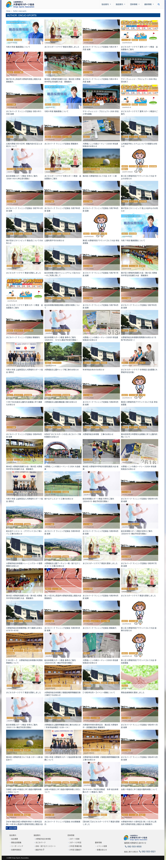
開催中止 (124, 169)
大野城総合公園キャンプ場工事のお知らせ (61, 369)
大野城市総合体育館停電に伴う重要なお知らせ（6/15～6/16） (24, 629)
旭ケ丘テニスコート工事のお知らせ (58, 498)
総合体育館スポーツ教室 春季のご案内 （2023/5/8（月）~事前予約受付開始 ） (60, 661)
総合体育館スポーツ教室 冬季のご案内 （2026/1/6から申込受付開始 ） (22, 177)
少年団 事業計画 (75, 846)
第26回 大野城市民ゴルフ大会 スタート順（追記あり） (24, 758)
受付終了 (135, 40)
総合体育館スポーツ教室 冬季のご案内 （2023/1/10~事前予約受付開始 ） (22, 726)
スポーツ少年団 (75, 842)
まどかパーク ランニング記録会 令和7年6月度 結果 (100, 306)
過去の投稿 (12, 828)
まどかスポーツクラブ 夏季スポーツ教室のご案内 (139, 112)
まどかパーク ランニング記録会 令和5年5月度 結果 (62, 629)
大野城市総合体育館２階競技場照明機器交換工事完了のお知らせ (62, 693)
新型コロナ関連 (36, 651)
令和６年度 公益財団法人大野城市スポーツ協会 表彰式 (24, 370)
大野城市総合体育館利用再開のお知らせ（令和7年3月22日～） (138, 338)
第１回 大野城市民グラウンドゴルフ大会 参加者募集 (138, 661)
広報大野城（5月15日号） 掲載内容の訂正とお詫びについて (24, 145)
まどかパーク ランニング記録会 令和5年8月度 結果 (100, 532)
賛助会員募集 (16, 842)
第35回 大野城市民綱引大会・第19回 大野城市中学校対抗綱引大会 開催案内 (24, 596)
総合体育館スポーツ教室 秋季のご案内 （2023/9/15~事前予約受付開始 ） (137, 532)
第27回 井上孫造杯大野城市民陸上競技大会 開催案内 (24, 80)
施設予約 (38, 849)
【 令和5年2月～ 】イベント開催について (99, 692)
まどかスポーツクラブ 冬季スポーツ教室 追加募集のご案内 (62, 177)
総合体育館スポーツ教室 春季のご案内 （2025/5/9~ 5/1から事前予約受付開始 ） (61, 338)
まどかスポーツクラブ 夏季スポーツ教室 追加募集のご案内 (139, 48)
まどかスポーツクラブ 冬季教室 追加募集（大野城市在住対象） (139, 370)
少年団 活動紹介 (75, 849)
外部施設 (103, 363)
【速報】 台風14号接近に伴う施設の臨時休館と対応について (23, 790)
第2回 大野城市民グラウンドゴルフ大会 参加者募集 (139, 403)
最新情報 (148, 4)
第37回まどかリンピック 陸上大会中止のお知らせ (139, 209)
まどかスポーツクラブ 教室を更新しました (61, 46)
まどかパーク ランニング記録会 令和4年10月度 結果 (139, 758)
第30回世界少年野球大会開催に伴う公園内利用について (139, 435)
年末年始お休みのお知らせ (93, 369)
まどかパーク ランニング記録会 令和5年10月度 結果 (139, 500)
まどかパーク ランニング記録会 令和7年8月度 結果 (100, 209)
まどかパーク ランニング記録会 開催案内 (61, 143)
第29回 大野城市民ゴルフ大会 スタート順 (100, 176)
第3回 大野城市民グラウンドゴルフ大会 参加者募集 (101, 241)
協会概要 (14, 839)
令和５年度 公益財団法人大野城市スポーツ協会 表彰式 (24, 500)
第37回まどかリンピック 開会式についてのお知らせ (24, 241)
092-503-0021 (148, 851)
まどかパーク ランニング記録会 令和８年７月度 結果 (100, 48)
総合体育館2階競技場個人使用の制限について (62, 306)
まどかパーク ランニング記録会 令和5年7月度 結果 (139, 564)
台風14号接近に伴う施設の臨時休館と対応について (62, 790)
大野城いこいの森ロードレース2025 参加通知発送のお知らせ (100, 338)
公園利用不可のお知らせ (54, 240)
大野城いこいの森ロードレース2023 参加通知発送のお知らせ (100, 661)
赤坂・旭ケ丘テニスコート (45, 846)
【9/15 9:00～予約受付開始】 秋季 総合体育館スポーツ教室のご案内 (100, 790)
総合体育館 (17, 40)
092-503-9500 (134, 846)
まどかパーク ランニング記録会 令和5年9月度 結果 (62, 532)
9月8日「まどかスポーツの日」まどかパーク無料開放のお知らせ (62, 435)
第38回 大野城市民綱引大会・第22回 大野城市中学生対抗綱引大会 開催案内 (62, 80)
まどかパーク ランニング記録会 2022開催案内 (62, 822)
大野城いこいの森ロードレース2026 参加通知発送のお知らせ (100, 145)
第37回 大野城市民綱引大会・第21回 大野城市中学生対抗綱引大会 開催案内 (139, 274)
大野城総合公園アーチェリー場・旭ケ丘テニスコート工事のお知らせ (62, 564)
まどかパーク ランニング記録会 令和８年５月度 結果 (24, 112)
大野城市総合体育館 (43, 839)
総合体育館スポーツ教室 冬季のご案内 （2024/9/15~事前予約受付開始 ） (99, 500)
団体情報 (133, 4)
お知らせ (10, 40)
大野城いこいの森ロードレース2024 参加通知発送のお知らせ (138, 467)
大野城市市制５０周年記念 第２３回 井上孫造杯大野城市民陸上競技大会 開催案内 (138, 822)
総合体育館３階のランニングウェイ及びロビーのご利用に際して (62, 274)
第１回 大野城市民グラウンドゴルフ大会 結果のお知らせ (138, 629)
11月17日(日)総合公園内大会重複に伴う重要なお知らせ (24, 403)
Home (8, 11)
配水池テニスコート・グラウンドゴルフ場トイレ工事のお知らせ (24, 532)
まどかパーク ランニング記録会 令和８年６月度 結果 (100, 80)
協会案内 (105, 4)
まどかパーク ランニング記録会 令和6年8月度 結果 (24, 435)
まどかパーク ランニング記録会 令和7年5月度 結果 (139, 306)
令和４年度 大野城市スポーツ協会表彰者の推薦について (62, 758)
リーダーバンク (17, 846)
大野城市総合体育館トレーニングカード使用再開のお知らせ (24, 564)
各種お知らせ (102, 849)
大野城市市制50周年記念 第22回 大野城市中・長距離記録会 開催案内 (100, 726)
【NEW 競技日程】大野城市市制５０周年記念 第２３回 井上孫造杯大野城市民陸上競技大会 (24, 822)
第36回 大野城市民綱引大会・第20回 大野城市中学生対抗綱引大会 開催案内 (24, 467)
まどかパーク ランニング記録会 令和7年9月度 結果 (62, 209)
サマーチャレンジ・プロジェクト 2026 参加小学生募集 (101, 112)
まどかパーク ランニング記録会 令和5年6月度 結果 (100, 596)
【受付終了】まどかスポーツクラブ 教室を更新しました (101, 822)
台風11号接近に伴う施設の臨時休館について (139, 789)
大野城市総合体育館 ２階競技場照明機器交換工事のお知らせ (101, 758)
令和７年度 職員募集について (133, 240)
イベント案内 (57, 40)
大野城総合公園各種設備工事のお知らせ (60, 402)
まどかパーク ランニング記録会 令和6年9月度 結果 (100, 403)
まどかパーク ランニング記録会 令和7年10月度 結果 (24, 209)
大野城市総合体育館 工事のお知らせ (98, 434)
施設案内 (119, 4)
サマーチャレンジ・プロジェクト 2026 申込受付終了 (139, 80)
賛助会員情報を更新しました (132, 692)
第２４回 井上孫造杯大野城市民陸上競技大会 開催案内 (62, 596)
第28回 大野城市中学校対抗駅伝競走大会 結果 (100, 467)
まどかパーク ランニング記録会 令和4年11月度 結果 (139, 726)
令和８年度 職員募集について (18, 46)
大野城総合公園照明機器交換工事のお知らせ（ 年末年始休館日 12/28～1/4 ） (62, 726)
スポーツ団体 (74, 839)
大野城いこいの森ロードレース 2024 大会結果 (62, 467)
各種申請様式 (16, 849)
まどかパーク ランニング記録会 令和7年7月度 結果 (100, 274)
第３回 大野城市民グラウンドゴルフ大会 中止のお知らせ (138, 177)
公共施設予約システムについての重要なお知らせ (139, 145)
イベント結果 (88, 40)
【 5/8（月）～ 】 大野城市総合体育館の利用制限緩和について (24, 661)
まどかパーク (57, 137)
